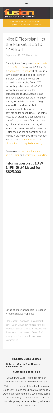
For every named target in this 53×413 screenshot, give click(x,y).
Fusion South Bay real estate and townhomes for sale (26, 13)
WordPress (34, 381)
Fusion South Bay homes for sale (27, 324)
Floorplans (23, 321)
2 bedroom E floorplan (19, 71)
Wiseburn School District (18, 328)
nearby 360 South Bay (35, 155)
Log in (44, 381)
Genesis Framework (16, 381)
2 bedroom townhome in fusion (22, 332)
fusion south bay (26, 336)
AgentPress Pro (35, 377)
